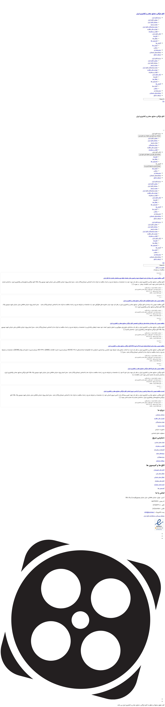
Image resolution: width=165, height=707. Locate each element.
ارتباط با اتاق (157, 55)
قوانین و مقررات (153, 32)
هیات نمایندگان (160, 422)
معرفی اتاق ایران (152, 20)
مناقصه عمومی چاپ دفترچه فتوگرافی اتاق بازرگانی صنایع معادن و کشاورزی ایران (143, 301)
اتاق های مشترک (159, 481)
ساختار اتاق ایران (152, 22)
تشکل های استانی (159, 477)
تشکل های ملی (160, 474)
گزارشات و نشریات (159, 450)
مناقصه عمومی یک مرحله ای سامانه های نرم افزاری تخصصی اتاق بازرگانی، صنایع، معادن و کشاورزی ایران (137, 323)
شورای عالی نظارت (152, 29)
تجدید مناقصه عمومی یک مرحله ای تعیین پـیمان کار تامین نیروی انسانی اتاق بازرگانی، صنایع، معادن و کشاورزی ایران (134, 391)
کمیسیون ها (154, 41)
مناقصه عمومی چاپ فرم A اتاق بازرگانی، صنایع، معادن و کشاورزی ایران (146, 369)
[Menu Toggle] (163, 130)
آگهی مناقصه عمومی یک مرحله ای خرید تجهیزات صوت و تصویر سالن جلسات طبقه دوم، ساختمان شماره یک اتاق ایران (133, 278)
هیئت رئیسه (154, 25)
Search (162, 99)
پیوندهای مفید (160, 453)
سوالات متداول (160, 461)
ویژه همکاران (160, 457)
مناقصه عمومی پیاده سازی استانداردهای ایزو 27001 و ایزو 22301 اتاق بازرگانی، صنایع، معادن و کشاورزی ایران (136, 346)
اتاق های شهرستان (159, 470)
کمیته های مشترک (159, 485)
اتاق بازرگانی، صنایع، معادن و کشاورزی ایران (150, 13)
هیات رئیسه (161, 426)
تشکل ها (155, 38)
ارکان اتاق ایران (156, 34)
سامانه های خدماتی (155, 52)
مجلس (155, 48)
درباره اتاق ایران (156, 18)
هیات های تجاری (159, 442)
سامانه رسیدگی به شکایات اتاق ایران (154, 516)
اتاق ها (155, 36)
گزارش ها (158, 43)
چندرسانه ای (157, 50)
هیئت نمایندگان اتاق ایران (150, 27)
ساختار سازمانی (160, 415)
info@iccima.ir (149, 512)
